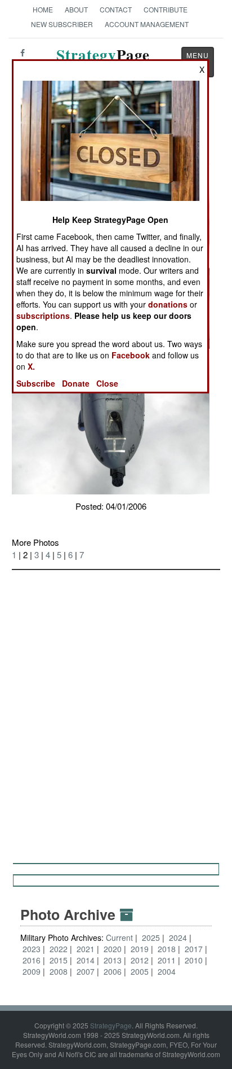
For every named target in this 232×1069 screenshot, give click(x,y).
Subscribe (35, 383)
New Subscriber (62, 24)
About (76, 9)
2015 (59, 960)
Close (107, 383)
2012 (140, 960)
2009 (32, 971)
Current (120, 937)
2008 (59, 971)
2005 (140, 971)
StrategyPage (111, 1025)
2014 (86, 960)
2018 (167, 948)
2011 (167, 960)
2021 (86, 948)
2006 (113, 971)
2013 (113, 960)
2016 (32, 960)
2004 (167, 971)
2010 (194, 960)
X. (31, 366)
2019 (140, 948)
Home (43, 9)
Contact (116, 9)
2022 (59, 948)
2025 (151, 937)
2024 (178, 937)
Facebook (130, 355)
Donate (76, 383)
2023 (32, 948)
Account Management (147, 24)
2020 (113, 948)
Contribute (166, 9)
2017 (194, 948)
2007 (86, 971)
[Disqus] (116, 711)
